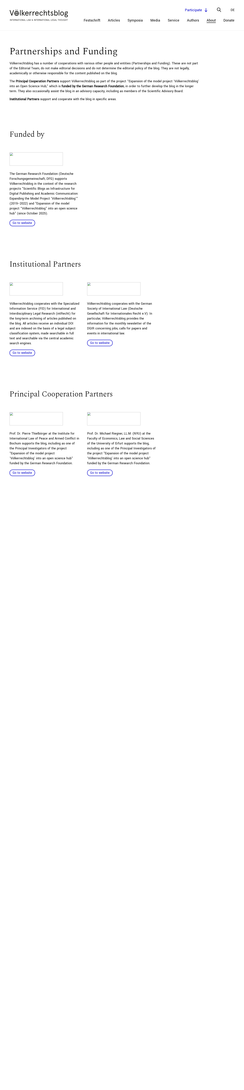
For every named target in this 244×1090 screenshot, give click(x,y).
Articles (114, 20)
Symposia (135, 20)
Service (173, 20)
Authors (193, 20)
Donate (228, 20)
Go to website (22, 223)
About (211, 20)
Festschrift (92, 20)
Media (155, 20)
